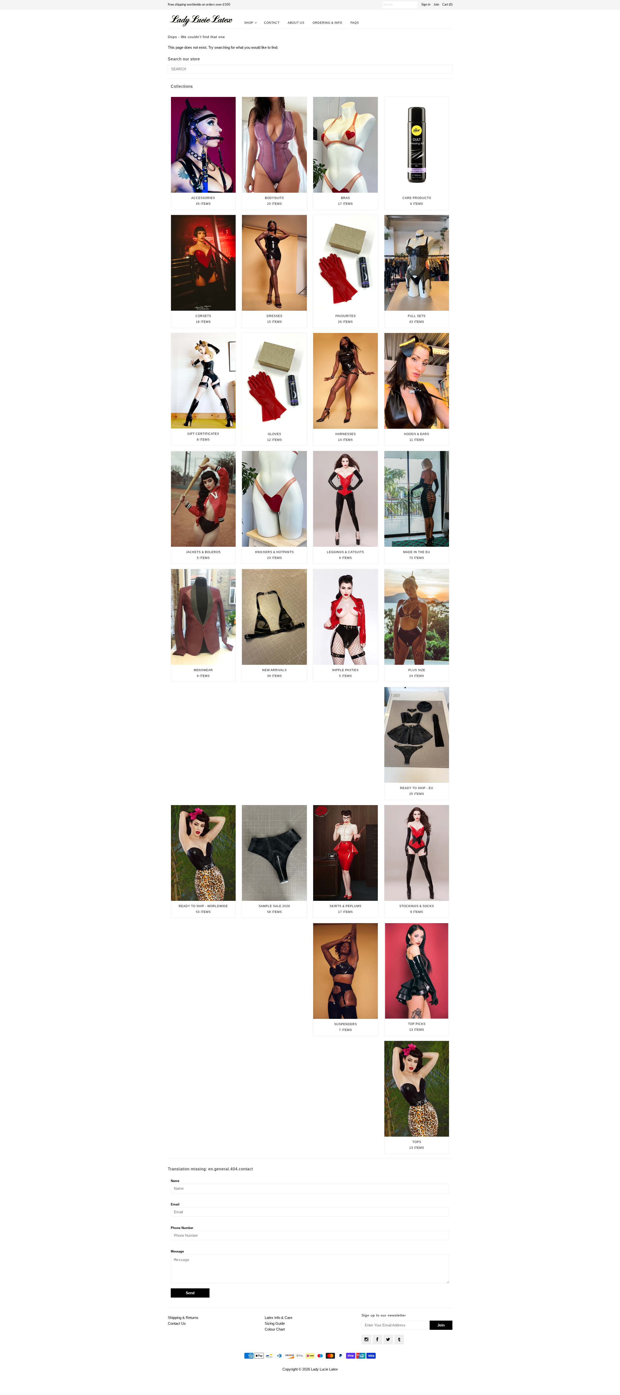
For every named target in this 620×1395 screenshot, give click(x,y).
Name (175, 1181)
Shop (248, 22)
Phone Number (182, 1228)
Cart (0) (447, 4)
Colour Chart (275, 1329)
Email (175, 1204)
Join (436, 4)
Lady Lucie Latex (324, 1369)
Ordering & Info (327, 22)
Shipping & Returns (183, 1318)
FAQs (354, 22)
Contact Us (177, 1323)
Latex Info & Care (278, 1318)
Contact (271, 22)
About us (296, 22)
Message (177, 1251)
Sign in (425, 4)
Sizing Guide (275, 1323)
